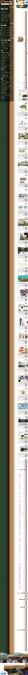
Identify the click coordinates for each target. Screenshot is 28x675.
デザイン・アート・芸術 (6, 65)
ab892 (19, 430)
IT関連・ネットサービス (6, 43)
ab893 (19, 416)
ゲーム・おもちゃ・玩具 (6, 95)
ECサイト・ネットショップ (6, 45)
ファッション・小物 (5, 58)
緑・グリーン (10, 27)
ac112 (19, 345)
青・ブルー (4, 27)
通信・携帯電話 (4, 89)
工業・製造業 (4, 84)
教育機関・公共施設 (5, 52)
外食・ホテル (4, 70)
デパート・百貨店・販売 (6, 72)
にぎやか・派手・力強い (6, 17)
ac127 (19, 331)
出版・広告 (4, 90)
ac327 (19, 260)
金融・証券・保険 (5, 75)
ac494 (19, 132)
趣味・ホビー (4, 63)
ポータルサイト (4, 47)
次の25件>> (22, 470)
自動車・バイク (4, 80)
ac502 (19, 118)
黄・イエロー (4, 30)
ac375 (19, 217)
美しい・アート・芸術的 (6, 14)
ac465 (19, 146)
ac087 (19, 359)
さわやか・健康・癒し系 (6, 15)
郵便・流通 (4, 92)
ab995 (19, 402)
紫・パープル (10, 30)
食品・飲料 (4, 60)
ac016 (19, 388)
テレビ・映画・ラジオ (5, 87)
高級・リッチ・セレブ (5, 19)
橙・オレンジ (4, 29)
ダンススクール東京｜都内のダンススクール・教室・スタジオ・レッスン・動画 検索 (20, 553)
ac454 (19, 160)
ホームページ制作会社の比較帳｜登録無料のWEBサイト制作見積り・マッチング (20, 529)
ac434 (19, 189)
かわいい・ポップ (5, 12)
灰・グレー (4, 32)
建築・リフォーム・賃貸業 (6, 85)
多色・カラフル (10, 35)
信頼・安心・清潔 (5, 20)
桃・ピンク (10, 32)
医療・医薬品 (4, 67)
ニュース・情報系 (5, 48)
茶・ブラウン (4, 35)
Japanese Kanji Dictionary (21, 513)
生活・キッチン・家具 (5, 55)
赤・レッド (10, 29)
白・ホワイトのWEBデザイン (23, 85)
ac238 (19, 288)
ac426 (19, 203)
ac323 (19, 274)
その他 (3, 99)
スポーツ (3, 62)
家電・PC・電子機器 (5, 82)
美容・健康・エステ (5, 57)
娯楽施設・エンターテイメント (7, 77)
